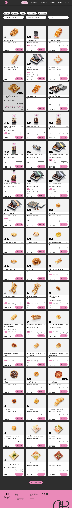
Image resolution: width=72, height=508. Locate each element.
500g (35, 45)
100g (28, 45)
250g (32, 45)
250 (53, 360)
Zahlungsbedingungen (34, 494)
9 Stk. (32, 72)
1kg (50, 276)
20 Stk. (51, 191)
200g (9, 133)
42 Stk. (28, 76)
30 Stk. (55, 191)
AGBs (31, 495)
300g (50, 104)
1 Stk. (32, 76)
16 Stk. (28, 74)
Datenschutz (32, 496)
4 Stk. (28, 72)
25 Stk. (32, 74)
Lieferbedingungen (33, 493)
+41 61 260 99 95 (20, 499)
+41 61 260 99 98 (20, 498)
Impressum (32, 498)
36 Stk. (51, 164)
